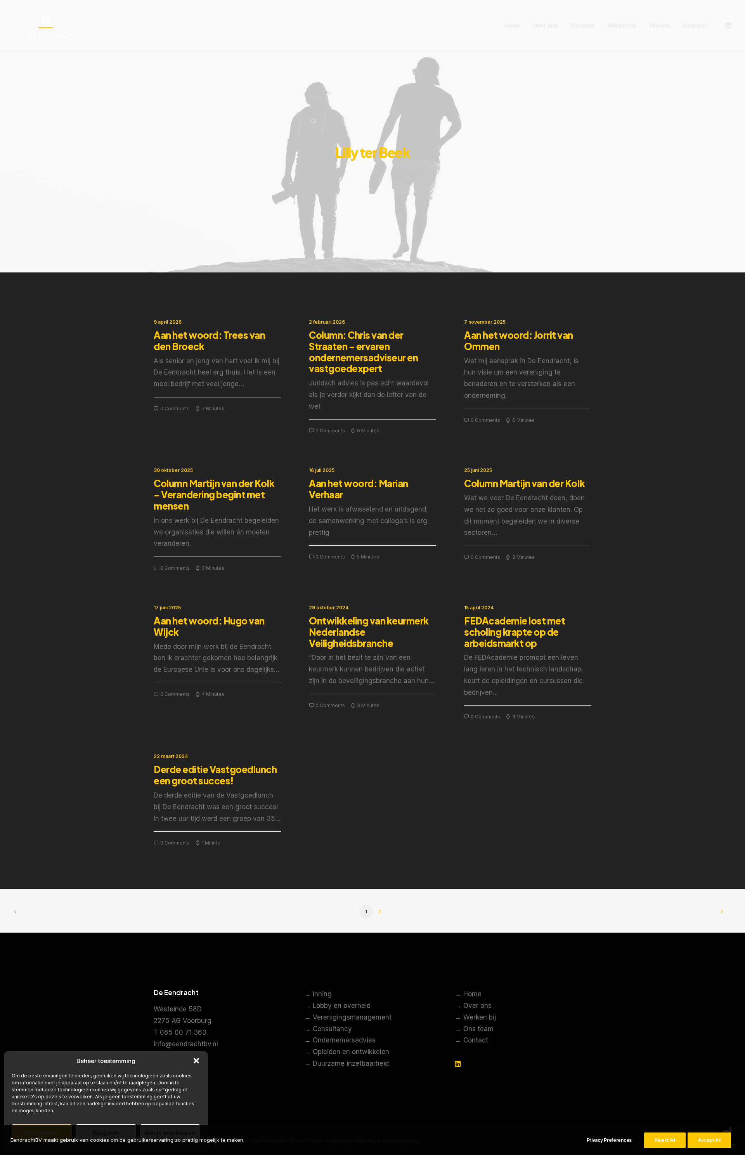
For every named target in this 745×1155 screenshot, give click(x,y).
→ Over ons (473, 1005)
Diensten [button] (582, 25)
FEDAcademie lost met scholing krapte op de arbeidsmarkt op (514, 632)
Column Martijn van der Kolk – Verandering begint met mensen (214, 494)
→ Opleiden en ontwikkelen (346, 1052)
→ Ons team (474, 1029)
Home (512, 25)
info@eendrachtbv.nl (186, 1044)
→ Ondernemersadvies (340, 1040)
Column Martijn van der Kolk (524, 483)
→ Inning (318, 994)
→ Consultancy (328, 1029)
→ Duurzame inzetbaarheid (346, 1063)
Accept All (709, 1140)
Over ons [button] (545, 25)
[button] (196, 1061)
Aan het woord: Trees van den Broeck (209, 340)
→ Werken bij (475, 1017)
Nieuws (660, 25)
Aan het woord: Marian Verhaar (358, 488)
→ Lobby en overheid (337, 1005)
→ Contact (471, 1040)
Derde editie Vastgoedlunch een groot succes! (215, 774)
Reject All (665, 1140)
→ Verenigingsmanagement (348, 1017)
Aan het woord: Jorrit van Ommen (518, 340)
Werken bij (622, 25)
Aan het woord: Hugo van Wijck (209, 626)
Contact (694, 25)
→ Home (468, 994)
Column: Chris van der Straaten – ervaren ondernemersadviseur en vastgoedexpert (363, 351)
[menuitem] (512, 25)
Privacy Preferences (609, 1140)
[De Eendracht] (46, 25)
